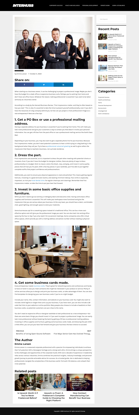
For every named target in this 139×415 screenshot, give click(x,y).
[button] (24, 84)
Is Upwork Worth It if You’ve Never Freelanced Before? (27, 395)
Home (100, 102)
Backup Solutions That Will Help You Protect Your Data (115, 67)
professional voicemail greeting (58, 146)
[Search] (122, 19)
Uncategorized (102, 111)
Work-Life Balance (103, 113)
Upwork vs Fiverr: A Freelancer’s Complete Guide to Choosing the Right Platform (115, 46)
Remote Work (102, 108)
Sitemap (82, 411)
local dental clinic (38, 180)
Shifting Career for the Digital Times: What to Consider (115, 77)
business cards (39, 286)
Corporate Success (103, 97)
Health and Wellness (104, 100)
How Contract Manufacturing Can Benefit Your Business (79, 395)
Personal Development (105, 105)
